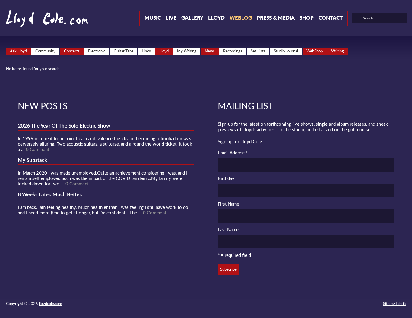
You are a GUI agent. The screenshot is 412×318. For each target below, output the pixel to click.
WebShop (314, 51)
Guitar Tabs (123, 51)
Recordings (232, 51)
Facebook (331, 304)
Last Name (228, 230)
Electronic (96, 51)
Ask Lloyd (18, 51)
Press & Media (276, 17)
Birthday (226, 178)
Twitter (320, 304)
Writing (337, 51)
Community (45, 51)
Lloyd (216, 17)
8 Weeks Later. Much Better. (50, 194)
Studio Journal (286, 51)
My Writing (186, 51)
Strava (352, 304)
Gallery (192, 17)
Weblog (241, 17)
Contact (331, 17)
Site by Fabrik (394, 304)
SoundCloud (342, 304)
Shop (306, 17)
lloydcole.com (50, 304)
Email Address (232, 153)
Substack (374, 304)
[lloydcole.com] (41, 21)
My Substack (32, 160)
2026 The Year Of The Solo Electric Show (64, 125)
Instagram (363, 304)
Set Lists (258, 51)
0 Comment (37, 149)
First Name (228, 204)
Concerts (72, 51)
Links (146, 51)
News (210, 51)
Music (152, 17)
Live (171, 17)
